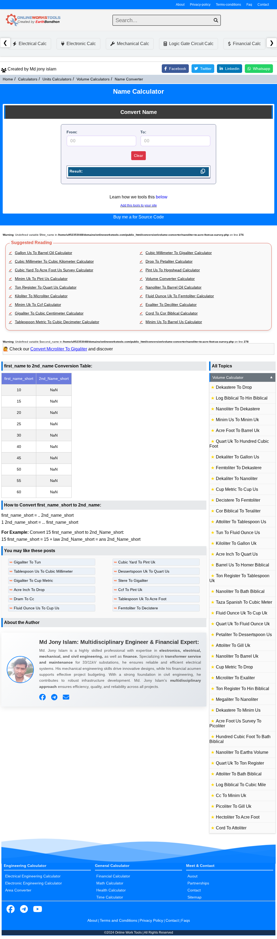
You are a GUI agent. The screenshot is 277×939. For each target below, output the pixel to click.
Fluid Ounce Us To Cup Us (36, 608)
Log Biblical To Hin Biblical (242, 398)
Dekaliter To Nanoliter (237, 478)
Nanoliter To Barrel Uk (237, 656)
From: (72, 132)
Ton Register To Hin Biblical (242, 688)
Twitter (206, 68)
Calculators (27, 79)
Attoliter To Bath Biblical (239, 774)
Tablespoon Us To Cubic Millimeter (43, 571)
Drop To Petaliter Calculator (169, 261)
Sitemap (194, 897)
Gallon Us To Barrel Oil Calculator (43, 253)
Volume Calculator (242, 377)
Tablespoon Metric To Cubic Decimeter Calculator (57, 322)
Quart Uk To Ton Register (240, 763)
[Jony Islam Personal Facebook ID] (43, 697)
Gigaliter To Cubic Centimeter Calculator (49, 313)
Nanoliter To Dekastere (238, 409)
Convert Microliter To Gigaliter (58, 349)
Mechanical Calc (133, 43)
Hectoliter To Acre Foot (237, 817)
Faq (249, 4)
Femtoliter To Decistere (138, 608)
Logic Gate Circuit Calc (191, 43)
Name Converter (129, 79)
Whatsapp (261, 68)
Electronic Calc (81, 43)
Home (8, 79)
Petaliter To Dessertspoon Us (244, 634)
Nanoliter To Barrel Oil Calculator (174, 287)
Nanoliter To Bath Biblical (240, 591)
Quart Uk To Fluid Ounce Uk (243, 624)
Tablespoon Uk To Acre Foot (142, 599)
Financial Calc (247, 43)
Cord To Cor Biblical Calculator (172, 313)
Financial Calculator (113, 876)
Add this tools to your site (138, 205)
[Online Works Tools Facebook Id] (10, 909)
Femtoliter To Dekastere (239, 467)
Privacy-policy (200, 4)
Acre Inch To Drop (29, 589)
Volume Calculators (93, 79)
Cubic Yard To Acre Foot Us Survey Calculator (54, 270)
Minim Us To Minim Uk (237, 419)
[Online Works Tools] (33, 20)
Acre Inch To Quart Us (237, 554)
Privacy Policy (151, 920)
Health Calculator (111, 890)
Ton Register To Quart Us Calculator (46, 287)
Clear (138, 155)
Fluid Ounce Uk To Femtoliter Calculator (180, 296)
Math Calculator (109, 883)
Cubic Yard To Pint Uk (136, 562)
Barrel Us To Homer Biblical (242, 565)
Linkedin (232, 68)
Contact (263, 4)
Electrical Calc (33, 43)
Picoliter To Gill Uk (233, 806)
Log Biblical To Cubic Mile (241, 784)
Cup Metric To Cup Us (237, 489)
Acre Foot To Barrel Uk (237, 430)
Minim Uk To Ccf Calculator (38, 304)
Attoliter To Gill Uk (233, 645)
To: (143, 132)
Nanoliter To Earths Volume (242, 752)
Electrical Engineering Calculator (33, 876)
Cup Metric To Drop (234, 667)
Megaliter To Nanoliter (237, 699)
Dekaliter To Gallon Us (237, 457)
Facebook (177, 68)
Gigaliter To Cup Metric (33, 580)
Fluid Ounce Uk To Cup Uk (241, 613)
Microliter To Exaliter (235, 677)
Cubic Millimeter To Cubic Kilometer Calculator (54, 261)
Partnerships (198, 883)
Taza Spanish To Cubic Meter (244, 602)
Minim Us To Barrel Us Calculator (174, 322)
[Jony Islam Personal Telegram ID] (55, 697)
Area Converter (18, 890)
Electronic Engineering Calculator (33, 883)
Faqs (185, 920)
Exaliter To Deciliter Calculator (171, 304)
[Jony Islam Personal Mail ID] (67, 697)
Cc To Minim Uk (231, 795)
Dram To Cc (24, 599)
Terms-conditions (228, 4)
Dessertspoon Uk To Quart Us (143, 571)
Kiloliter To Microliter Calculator (41, 296)
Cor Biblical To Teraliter (238, 511)
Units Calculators (56, 79)
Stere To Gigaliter (133, 580)
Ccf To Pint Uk (130, 589)
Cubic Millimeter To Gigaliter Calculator (179, 253)
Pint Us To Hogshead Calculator (173, 270)
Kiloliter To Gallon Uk (236, 543)
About (180, 4)
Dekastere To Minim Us (238, 710)
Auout (192, 876)
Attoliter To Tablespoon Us (241, 521)
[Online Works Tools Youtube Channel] (37, 909)
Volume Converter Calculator (170, 278)
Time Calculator (109, 897)
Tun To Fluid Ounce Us (238, 532)
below (161, 197)
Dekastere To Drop (234, 387)
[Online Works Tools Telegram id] (24, 909)
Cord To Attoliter (231, 828)
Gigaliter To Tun (27, 562)
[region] (103, 435)
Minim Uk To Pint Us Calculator (41, 278)
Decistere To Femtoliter (238, 500)
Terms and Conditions (118, 920)
